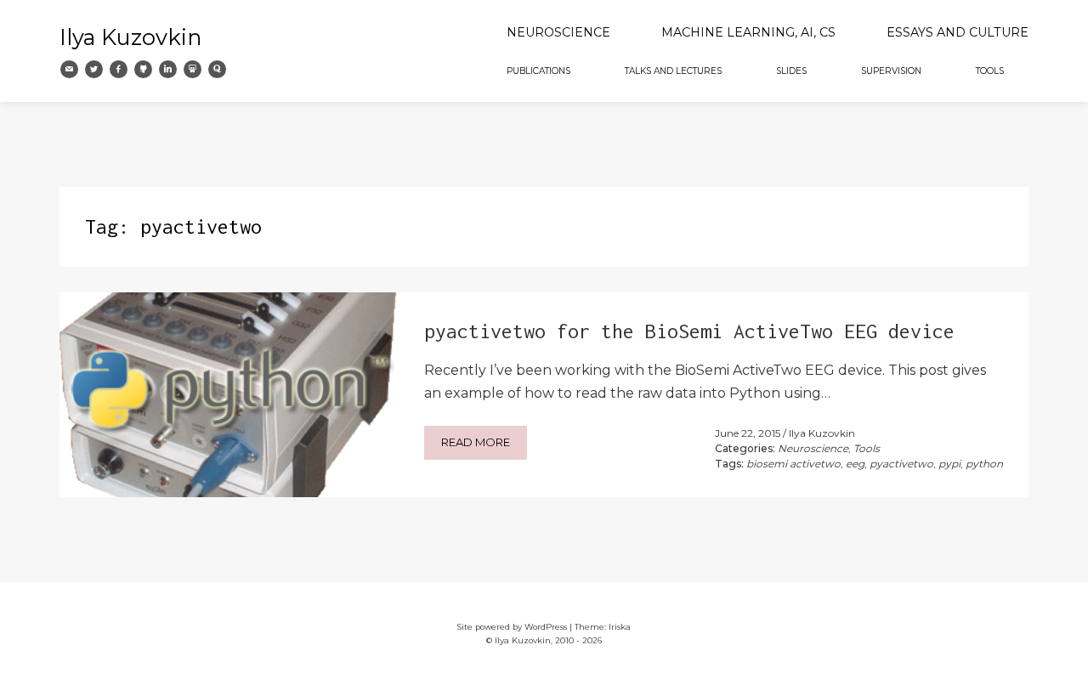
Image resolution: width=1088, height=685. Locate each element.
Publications (538, 70)
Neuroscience (558, 32)
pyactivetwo (901, 463)
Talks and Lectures (673, 70)
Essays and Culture (957, 32)
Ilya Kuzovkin (130, 37)
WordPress (545, 626)
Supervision (891, 70)
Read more (475, 442)
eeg (855, 463)
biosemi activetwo (793, 463)
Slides (791, 70)
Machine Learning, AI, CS (748, 32)
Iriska (620, 626)
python (984, 463)
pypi (949, 463)
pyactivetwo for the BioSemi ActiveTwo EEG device (689, 331)
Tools (990, 70)
